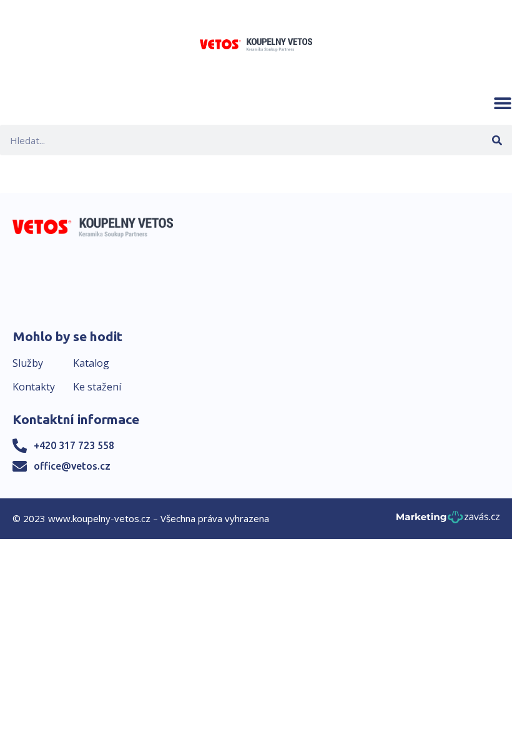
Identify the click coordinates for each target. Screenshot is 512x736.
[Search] (496, 140)
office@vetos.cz (72, 466)
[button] (502, 103)
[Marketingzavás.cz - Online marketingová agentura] (448, 520)
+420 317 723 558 (74, 445)
